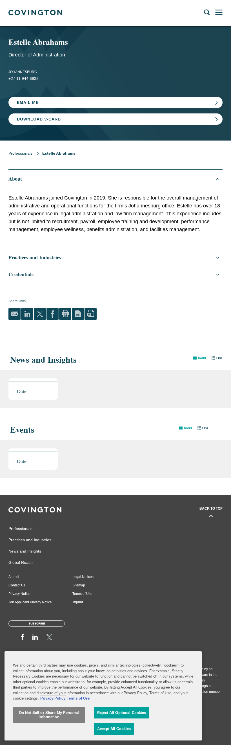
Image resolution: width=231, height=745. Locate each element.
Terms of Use (82, 594)
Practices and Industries (29, 540)
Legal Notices (83, 577)
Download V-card (39, 119)
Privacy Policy (52, 698)
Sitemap (78, 585)
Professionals (20, 153)
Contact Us (16, 585)
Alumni (13, 577)
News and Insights (24, 551)
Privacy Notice (19, 594)
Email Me (28, 102)
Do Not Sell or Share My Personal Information (49, 715)
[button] (199, 358)
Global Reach (20, 562)
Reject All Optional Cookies (121, 713)
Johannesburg (22, 72)
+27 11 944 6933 (23, 78)
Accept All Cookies (114, 729)
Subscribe (36, 623)
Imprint (77, 602)
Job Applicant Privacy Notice (30, 602)
